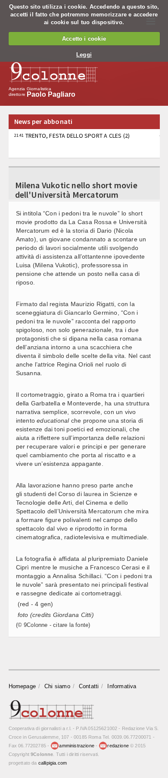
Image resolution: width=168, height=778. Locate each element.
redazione (118, 745)
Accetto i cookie (84, 38)
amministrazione (76, 745)
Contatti (89, 686)
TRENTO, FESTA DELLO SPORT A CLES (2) (72, 135)
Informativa (121, 686)
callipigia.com (52, 762)
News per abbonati (43, 121)
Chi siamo (57, 686)
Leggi (84, 54)
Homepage (22, 686)
